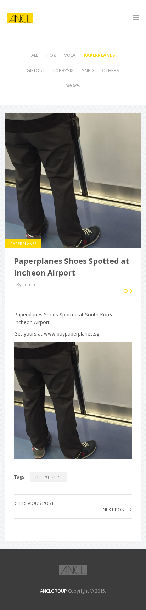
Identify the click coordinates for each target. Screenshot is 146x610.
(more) (73, 85)
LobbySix (63, 70)
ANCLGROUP (53, 591)
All (34, 55)
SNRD (88, 70)
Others (110, 70)
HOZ (51, 55)
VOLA (69, 55)
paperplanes (48, 477)
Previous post (36, 503)
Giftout (36, 70)
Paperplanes (99, 55)
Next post (115, 509)
